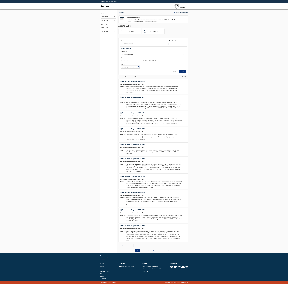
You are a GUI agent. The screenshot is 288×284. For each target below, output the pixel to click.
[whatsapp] (171, 267)
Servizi (101, 269)
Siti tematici (103, 278)
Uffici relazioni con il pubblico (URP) (151, 269)
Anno (178, 41)
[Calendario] (139, 67)
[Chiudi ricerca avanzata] (185, 49)
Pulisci (174, 71)
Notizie (102, 274)
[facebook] (173, 267)
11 (168, 250)
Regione (102, 266)
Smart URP (145, 271)
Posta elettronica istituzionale (150, 266)
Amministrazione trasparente (126, 266)
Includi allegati (172, 41)
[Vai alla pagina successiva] (174, 250)
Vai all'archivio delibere (182, 12)
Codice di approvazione (149, 58)
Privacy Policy (112, 282)
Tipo (122, 58)
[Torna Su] (283, 279)
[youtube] (182, 267)
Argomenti (102, 276)
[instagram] (176, 267)
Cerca (122, 41)
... (163, 250)
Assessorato (124, 51)
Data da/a (123, 64)
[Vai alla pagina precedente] (133, 250)
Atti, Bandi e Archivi (105, 271)
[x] (187, 267)
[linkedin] (179, 267)
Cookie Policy (103, 282)
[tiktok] (184, 267)
